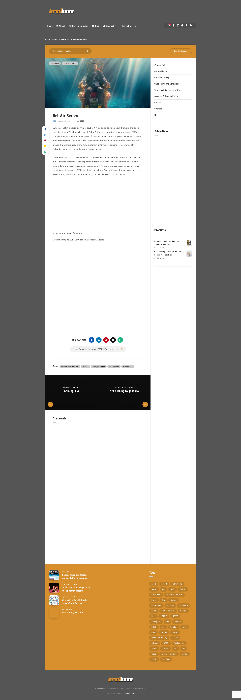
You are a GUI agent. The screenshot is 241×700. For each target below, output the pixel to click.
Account (109, 26)
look (184, 627)
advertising (177, 584)
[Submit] (88, 51)
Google (183, 611)
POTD (175, 638)
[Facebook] (173, 25)
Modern (85, 366)
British (182, 589)
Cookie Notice (160, 71)
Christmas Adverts (174, 595)
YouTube (166, 659)
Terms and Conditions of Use (167, 90)
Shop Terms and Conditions (166, 84)
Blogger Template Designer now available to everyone (75, 577)
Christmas (156, 595)
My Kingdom (114, 366)
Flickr (154, 611)
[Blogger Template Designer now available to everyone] (54, 575)
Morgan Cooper (99, 366)
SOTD (166, 643)
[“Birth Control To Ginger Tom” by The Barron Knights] (54, 588)
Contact (157, 102)
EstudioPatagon (128, 693)
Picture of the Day (159, 638)
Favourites (56, 39)
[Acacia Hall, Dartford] (54, 613)
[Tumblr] (186, 25)
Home (50, 26)
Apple (154, 589)
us (184, 648)
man (153, 632)
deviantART (156, 605)
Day (163, 600)
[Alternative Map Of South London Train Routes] (54, 600)
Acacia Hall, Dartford (72, 612)
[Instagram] (178, 25)
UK (175, 648)
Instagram (156, 621)
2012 (154, 584)
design (173, 600)
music (175, 632)
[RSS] (191, 25)
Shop (96, 26)
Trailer (154, 648)
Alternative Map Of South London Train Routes (74, 602)
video (154, 654)
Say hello (126, 26)
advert (164, 584)
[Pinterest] (182, 25)
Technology (179, 643)
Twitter (166, 648)
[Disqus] (98, 454)
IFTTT (175, 616)
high (153, 616)
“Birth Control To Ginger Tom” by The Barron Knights (76, 589)
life (163, 627)
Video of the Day (69, 39)
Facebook (183, 605)
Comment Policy (161, 77)
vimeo (184, 654)
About (61, 26)
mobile (164, 632)
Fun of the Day (168, 611)
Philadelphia (127, 366)
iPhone (178, 621)
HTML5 (164, 616)
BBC (172, 589)
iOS (167, 621)
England (170, 605)
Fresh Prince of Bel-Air (69, 366)
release (155, 643)
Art (163, 589)
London (173, 627)
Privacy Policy (160, 65)
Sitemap (158, 109)
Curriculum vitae (79, 26)
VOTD (154, 659)
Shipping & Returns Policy (166, 96)
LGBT (154, 627)
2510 (82, 121)
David (154, 600)
